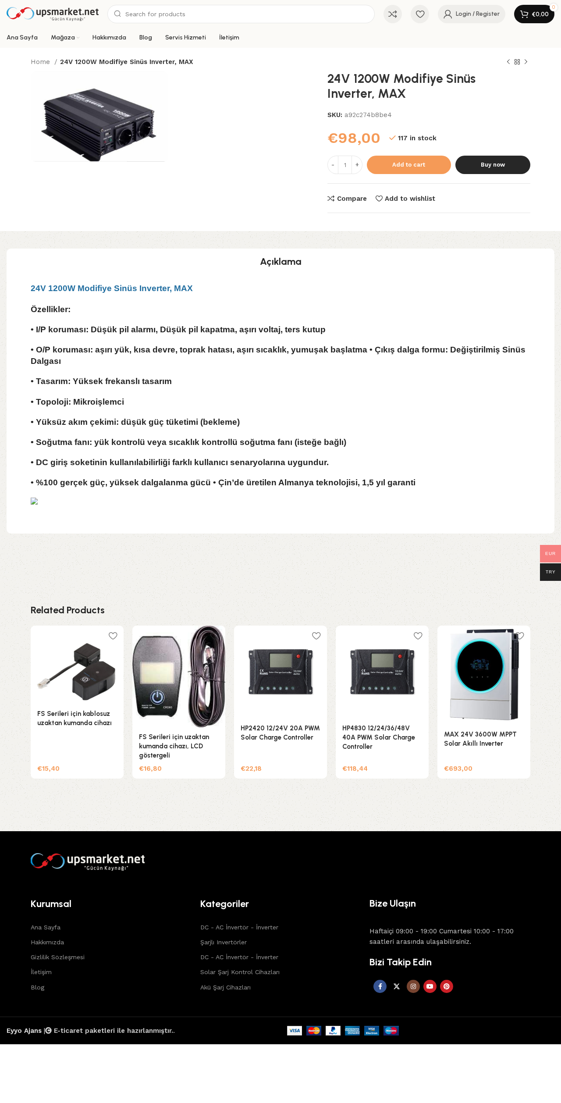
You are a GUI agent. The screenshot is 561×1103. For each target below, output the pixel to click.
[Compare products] (392, 14)
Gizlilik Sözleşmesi (58, 957)
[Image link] (280, 862)
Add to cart (408, 164)
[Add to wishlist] (113, 635)
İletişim (41, 971)
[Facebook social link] (380, 986)
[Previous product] (508, 62)
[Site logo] (53, 14)
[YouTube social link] (430, 986)
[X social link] (396, 986)
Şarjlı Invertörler (223, 942)
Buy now (493, 164)
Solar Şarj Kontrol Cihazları (240, 971)
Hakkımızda (47, 942)
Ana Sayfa (45, 927)
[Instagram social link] (413, 986)
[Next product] (526, 62)
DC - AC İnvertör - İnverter (239, 927)
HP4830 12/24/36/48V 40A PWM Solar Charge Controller (378, 737)
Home (41, 62)
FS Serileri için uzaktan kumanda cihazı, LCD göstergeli (174, 746)
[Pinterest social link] (446, 986)
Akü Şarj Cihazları (225, 987)
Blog (37, 987)
